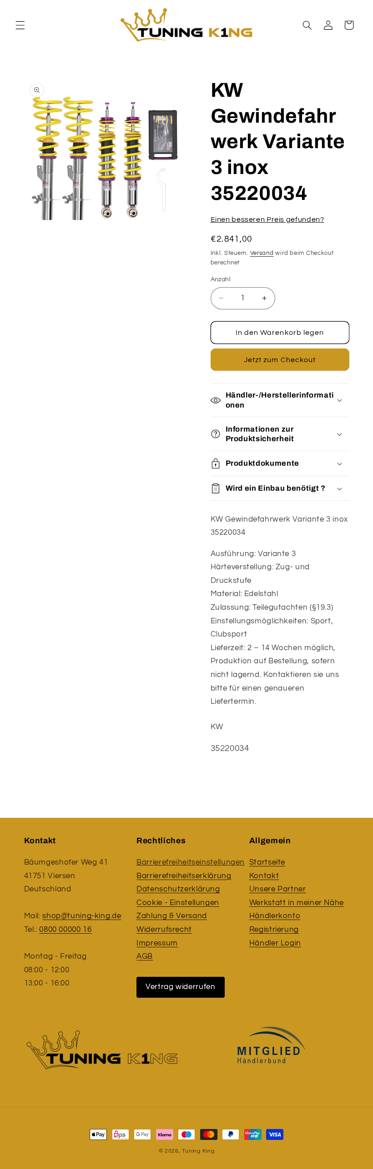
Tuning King (198, 1151)
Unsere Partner (277, 889)
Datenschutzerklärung (178, 889)
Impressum (157, 943)
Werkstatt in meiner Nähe (296, 903)
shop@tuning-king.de (81, 916)
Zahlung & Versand (171, 916)
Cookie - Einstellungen (177, 903)
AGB (144, 956)
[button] (20, 25)
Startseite (267, 862)
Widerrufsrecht (164, 929)
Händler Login (275, 943)
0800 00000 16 (65, 929)
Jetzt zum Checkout (280, 359)
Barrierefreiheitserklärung (183, 876)
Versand (262, 253)
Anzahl (221, 279)
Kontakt (264, 876)
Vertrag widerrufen (180, 987)
